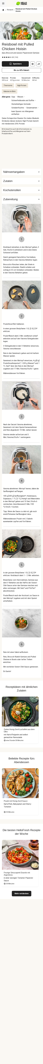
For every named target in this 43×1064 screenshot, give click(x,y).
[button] (21, 181)
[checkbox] (3, 57)
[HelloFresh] (21, 3)
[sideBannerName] (21, 151)
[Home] (3, 10)
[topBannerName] (21, 17)
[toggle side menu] (3, 3)
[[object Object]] (32, 63)
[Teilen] (38, 63)
